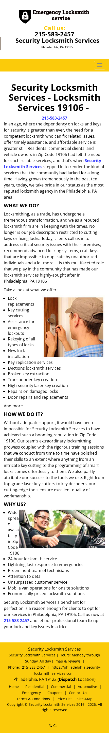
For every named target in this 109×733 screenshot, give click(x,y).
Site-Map (85, 698)
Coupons (54, 692)
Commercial (61, 686)
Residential (34, 686)
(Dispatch (68, 679)
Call (56, 725)
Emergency (31, 692)
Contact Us (78, 692)
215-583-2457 (54, 34)
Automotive (87, 686)
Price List (64, 698)
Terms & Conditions (33, 698)
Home (14, 686)
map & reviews (69, 661)
